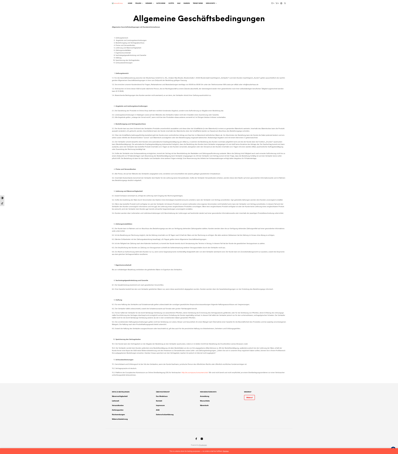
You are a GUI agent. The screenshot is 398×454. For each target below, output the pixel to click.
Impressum (160, 405)
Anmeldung (204, 396)
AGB (158, 410)
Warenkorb (204, 405)
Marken (187, 3)
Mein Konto (210, 3)
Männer (149, 3)
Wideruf (249, 397)
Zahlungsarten (117, 410)
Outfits (171, 3)
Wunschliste (205, 401)
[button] (272, 3)
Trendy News (198, 3)
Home (130, 3)
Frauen (138, 3)
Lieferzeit (115, 401)
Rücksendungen (118, 414)
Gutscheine (160, 3)
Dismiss (226, 451)
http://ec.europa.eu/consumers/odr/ (195, 372)
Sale (178, 3)
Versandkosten (118, 405)
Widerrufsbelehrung (120, 419)
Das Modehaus (162, 396)
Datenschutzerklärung (165, 414)
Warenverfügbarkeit (120, 396)
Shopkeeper (203, 445)
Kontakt (159, 401)
